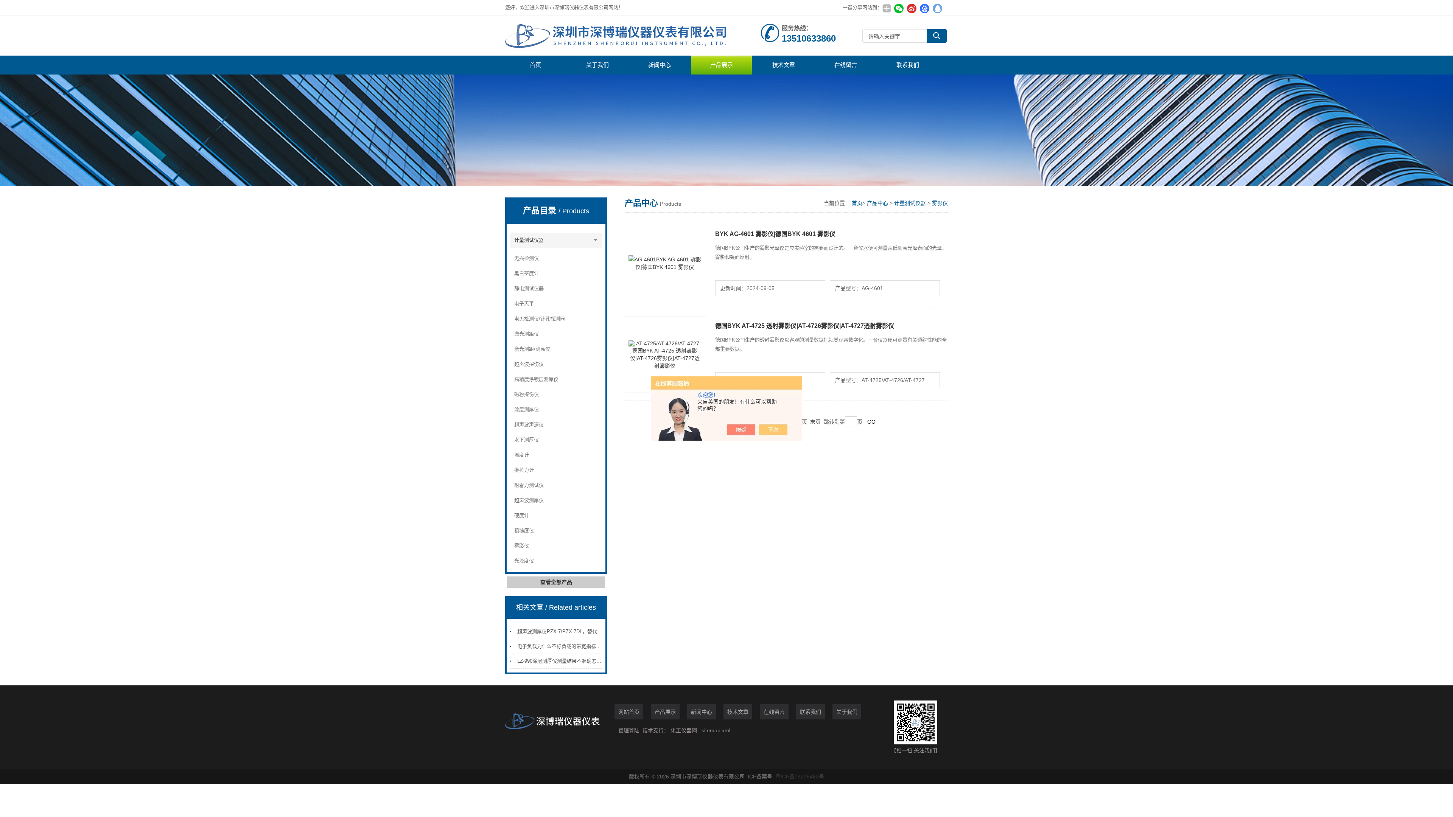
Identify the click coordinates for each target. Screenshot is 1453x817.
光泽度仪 (524, 561)
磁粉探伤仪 (526, 394)
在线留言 (845, 65)
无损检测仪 (526, 258)
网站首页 (628, 712)
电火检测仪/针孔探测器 (539, 319)
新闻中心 (659, 65)
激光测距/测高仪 (532, 349)
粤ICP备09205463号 (799, 777)
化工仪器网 (683, 730)
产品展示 (721, 65)
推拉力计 (524, 470)
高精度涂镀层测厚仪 (536, 379)
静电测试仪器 (529, 288)
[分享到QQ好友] (937, 8)
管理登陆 (628, 730)
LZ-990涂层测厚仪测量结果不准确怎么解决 (564, 661)
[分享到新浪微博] (911, 8)
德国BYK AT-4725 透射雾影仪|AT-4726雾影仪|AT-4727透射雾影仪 (804, 326)
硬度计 (521, 515)
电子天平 (524, 303)
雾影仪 (521, 545)
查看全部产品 (556, 582)
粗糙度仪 (524, 530)
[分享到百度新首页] (924, 8)
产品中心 (877, 203)
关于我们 (597, 65)
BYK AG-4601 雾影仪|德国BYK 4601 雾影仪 (775, 234)
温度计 (521, 455)
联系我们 (907, 65)
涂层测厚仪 (526, 409)
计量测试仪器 (529, 240)
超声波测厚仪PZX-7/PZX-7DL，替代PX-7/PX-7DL (572, 631)
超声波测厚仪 (529, 500)
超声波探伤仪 (529, 364)
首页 (535, 65)
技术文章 (783, 65)
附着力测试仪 (529, 485)
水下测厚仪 (526, 440)
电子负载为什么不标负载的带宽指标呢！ (561, 646)
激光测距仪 (526, 334)
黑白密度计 (526, 273)
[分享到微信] (898, 8)
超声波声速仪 (529, 424)
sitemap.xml (716, 730)
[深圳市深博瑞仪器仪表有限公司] (618, 36)
